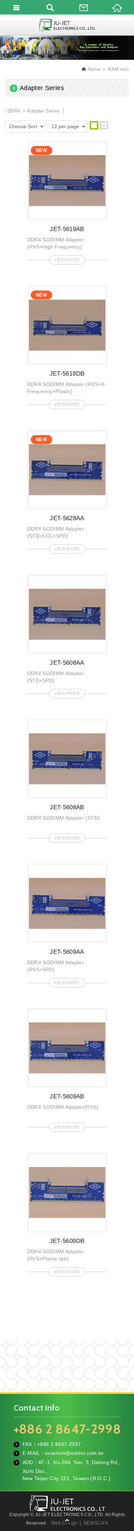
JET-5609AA (67, 923)
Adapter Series (43, 111)
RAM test (118, 69)
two (104, 125)
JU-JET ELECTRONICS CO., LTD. (67, 25)
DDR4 (15, 111)
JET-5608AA (67, 634)
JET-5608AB (67, 778)
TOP (67, 1520)
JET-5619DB (67, 345)
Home (93, 69)
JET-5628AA (67, 489)
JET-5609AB (67, 1068)
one (94, 125)
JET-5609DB (67, 1212)
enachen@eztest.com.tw (74, 1453)
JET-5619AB (67, 200)
